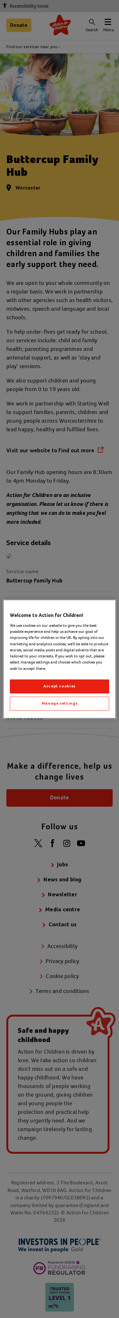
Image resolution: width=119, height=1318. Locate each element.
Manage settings (60, 703)
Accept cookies (59, 686)
